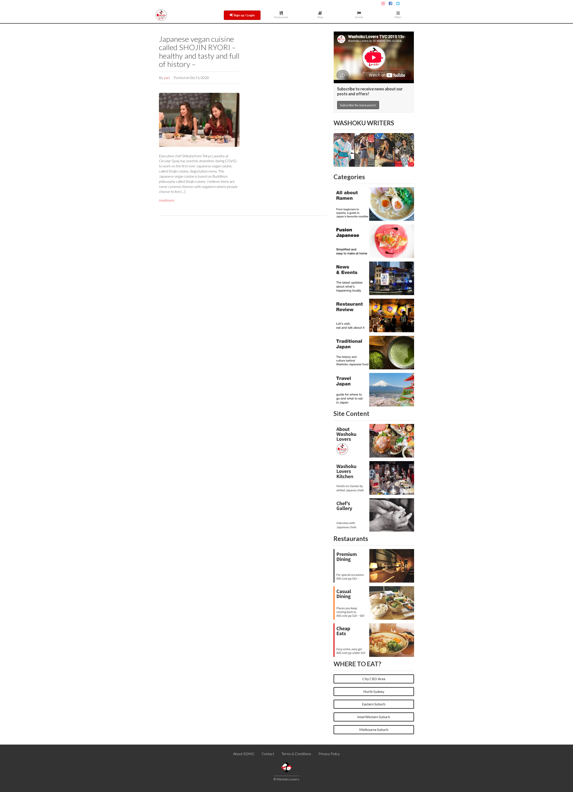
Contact (268, 754)
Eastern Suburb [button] (373, 704)
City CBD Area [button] (373, 679)
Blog (320, 17)
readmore (166, 200)
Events (359, 17)
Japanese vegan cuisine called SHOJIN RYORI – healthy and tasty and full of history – (199, 51)
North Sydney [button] (373, 691)
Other (398, 17)
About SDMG (243, 754)
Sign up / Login (244, 15)
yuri (166, 77)
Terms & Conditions (296, 754)
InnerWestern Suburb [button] (373, 717)
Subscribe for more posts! (358, 105)
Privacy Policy (329, 754)
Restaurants (281, 17)
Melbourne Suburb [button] (373, 729)
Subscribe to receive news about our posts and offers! (370, 91)
